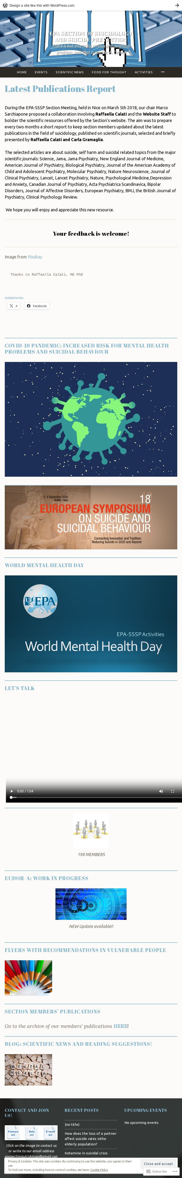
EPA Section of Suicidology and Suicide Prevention (91, 36)
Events (41, 72)
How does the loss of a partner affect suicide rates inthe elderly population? (90, 1138)
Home (22, 72)
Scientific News (70, 72)
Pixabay (35, 256)
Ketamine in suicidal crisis (86, 1153)
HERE (120, 1026)
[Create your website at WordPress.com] (91, 5)
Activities (144, 72)
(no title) (72, 1124)
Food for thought (109, 72)
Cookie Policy (99, 1169)
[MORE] (162, 72)
